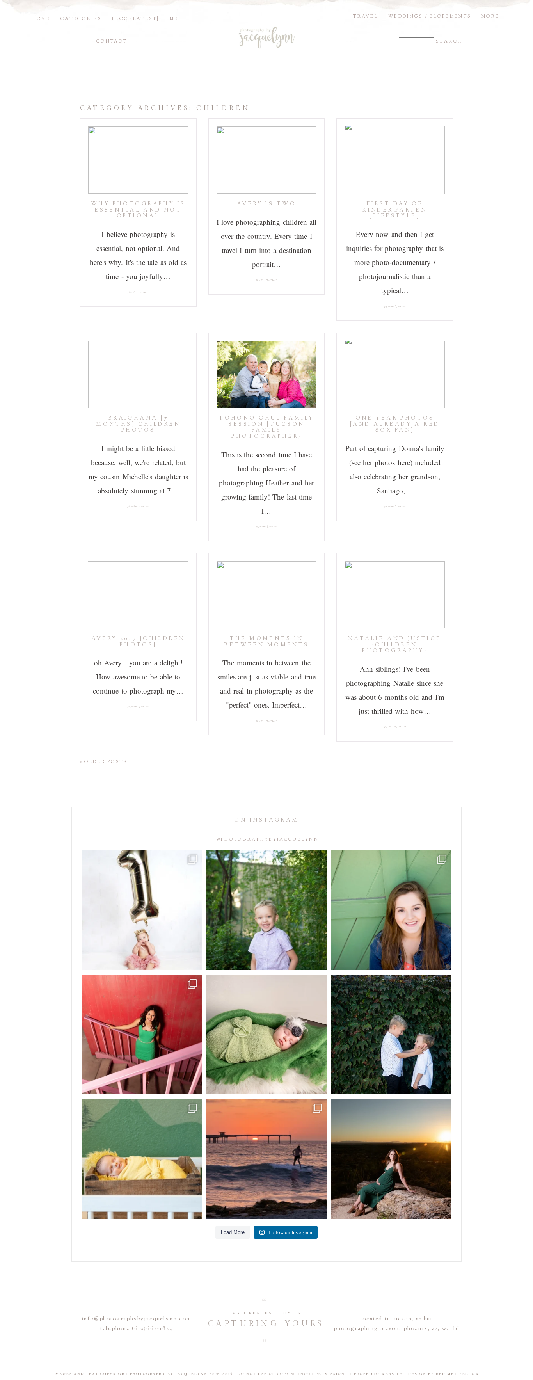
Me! (175, 19)
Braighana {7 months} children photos (138, 424)
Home (41, 19)
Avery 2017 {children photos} (138, 642)
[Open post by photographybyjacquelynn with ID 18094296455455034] (266, 910)
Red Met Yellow (458, 1373)
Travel (365, 16)
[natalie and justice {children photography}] (395, 594)
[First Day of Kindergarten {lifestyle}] (395, 160)
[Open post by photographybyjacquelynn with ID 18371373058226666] (142, 1159)
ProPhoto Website (378, 1373)
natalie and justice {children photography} (395, 644)
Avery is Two (266, 204)
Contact (111, 41)
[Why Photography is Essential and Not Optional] (138, 160)
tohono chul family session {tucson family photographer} (266, 427)
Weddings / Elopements (429, 16)
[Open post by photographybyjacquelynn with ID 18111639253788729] (266, 1159)
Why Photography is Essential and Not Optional (138, 210)
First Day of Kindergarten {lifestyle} (394, 210)
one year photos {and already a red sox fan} (395, 424)
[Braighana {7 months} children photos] (138, 374)
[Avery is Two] (267, 160)
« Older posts (104, 762)
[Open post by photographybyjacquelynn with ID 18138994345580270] (391, 1034)
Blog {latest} (136, 19)
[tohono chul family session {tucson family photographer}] (267, 374)
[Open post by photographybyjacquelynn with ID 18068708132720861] (391, 1159)
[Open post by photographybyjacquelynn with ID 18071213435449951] (266, 1034)
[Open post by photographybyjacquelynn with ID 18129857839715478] (142, 1034)
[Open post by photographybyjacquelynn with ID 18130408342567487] (391, 910)
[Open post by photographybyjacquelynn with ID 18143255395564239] (142, 910)
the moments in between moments (266, 642)
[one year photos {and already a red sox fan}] (395, 374)
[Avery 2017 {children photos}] (138, 594)
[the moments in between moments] (267, 594)
